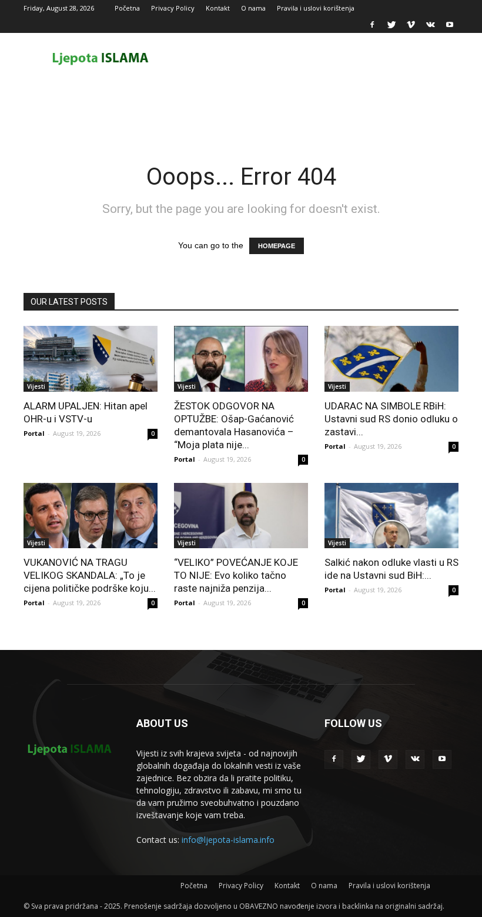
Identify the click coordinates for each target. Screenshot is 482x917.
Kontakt (218, 8)
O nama (253, 8)
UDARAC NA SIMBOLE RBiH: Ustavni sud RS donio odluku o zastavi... (391, 419)
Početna (127, 8)
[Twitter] (391, 24)
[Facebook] (372, 24)
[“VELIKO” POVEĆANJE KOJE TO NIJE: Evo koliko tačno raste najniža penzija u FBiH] (241, 516)
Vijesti (36, 386)
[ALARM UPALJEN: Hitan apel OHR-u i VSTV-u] (91, 359)
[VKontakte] (430, 24)
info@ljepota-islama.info (228, 839)
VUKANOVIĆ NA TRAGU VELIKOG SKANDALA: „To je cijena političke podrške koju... (90, 575)
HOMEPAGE (276, 245)
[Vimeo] (411, 24)
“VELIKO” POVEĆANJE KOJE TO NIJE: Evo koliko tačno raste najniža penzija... (236, 575)
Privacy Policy (173, 8)
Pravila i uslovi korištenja (315, 8)
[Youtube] (449, 24)
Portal (34, 433)
